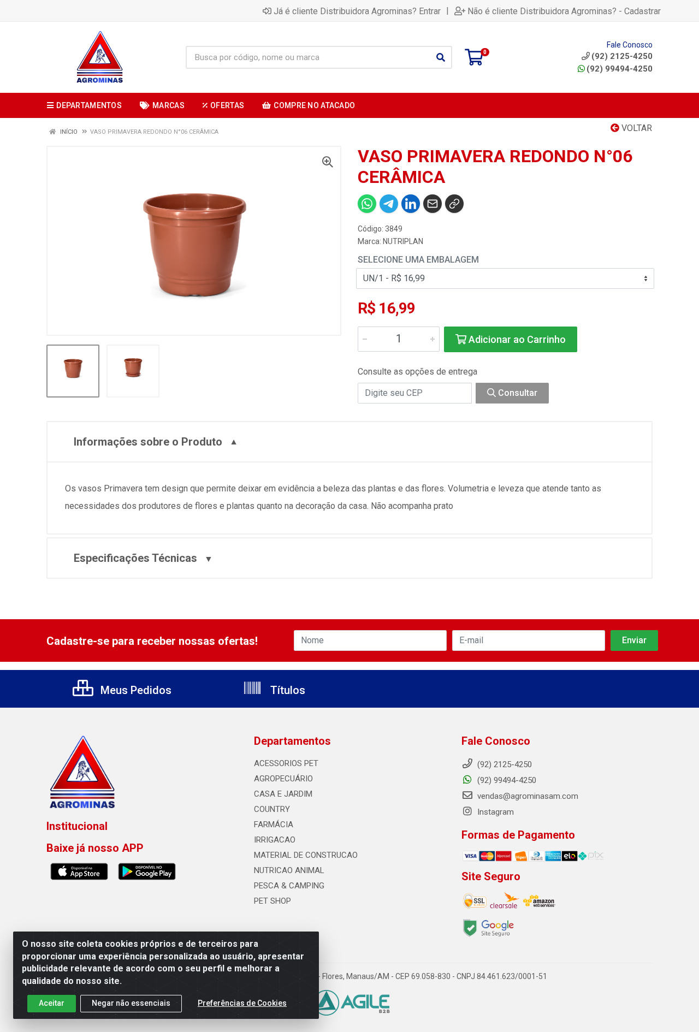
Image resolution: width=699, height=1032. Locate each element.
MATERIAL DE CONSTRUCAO (306, 855)
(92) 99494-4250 (620, 69)
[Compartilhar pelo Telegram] (389, 203)
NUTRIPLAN (403, 241)
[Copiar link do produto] (454, 203)
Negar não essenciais (131, 1003)
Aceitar (51, 1003)
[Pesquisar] (440, 57)
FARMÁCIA (273, 824)
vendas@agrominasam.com (526, 796)
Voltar (635, 128)
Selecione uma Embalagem (418, 259)
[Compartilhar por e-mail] (432, 203)
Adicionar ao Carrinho (516, 339)
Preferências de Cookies (242, 1003)
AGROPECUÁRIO (283, 779)
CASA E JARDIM (283, 794)
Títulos (286, 690)
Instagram (494, 812)
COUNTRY (272, 809)
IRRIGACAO (274, 840)
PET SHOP (272, 901)
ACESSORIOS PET (286, 763)
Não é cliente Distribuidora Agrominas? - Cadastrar (564, 11)
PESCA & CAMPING (289, 886)
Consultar (516, 393)
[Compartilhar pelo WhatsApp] (367, 203)
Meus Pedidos (134, 690)
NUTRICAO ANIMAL (289, 870)
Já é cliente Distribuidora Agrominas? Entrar (357, 11)
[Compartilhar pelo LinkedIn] (410, 203)
